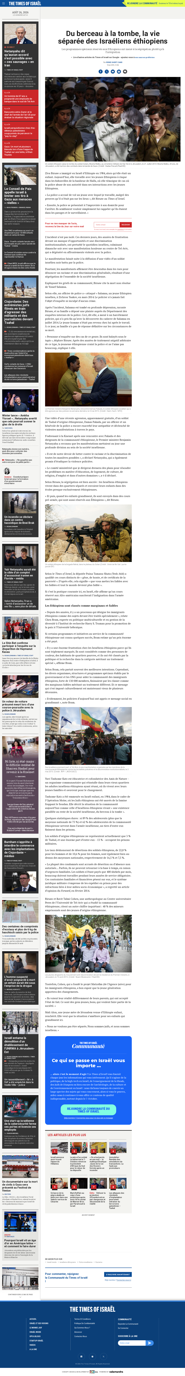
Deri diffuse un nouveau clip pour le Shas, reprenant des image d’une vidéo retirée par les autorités (20, 819)
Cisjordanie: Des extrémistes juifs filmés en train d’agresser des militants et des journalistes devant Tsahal (18, 312)
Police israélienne (85, 1262)
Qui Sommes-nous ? (82, 1328)
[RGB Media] (94, 1371)
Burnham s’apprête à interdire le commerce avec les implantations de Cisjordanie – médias (19, 849)
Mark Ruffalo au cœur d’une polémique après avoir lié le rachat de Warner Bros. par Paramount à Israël (77, 1199)
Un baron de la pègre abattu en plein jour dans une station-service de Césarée (59, 1197)
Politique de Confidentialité (84, 1323)
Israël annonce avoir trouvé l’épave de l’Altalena (57, 1160)
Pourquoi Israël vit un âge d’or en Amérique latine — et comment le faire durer (20, 1243)
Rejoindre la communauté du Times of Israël (88, 1109)
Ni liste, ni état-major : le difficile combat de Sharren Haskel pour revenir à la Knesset (20, 766)
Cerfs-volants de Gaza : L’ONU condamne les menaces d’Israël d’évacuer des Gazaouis (18, 366)
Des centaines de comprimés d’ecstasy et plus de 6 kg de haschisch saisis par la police (20, 929)
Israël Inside (51, 1262)
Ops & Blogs (35, 1336)
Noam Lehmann (12, 327)
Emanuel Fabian (25, 207)
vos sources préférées (145, 57)
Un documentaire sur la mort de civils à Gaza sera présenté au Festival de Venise (20, 1186)
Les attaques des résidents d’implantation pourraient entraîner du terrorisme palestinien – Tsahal (116, 1200)
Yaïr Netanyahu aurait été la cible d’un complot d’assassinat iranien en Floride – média (20, 574)
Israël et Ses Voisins (39, 1323)
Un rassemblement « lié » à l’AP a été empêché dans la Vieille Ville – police (18, 1082)
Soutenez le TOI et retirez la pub (171, 3)
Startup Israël (36, 1341)
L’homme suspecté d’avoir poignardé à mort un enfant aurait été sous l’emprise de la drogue (19, 981)
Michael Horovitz (13, 989)
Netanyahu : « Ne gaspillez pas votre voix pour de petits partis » (17, 461)
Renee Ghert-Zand (114, 62)
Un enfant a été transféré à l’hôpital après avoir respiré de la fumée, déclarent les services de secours (18, 531)
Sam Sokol (9, 428)
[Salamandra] (116, 1372)
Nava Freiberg (12, 207)
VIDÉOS (32, 1345)
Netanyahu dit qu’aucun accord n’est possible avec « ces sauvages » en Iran (19, 58)
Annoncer (78, 1332)
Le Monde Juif (36, 1328)
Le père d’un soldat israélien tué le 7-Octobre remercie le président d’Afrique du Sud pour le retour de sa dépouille (78, 1163)
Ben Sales (10, 1236)
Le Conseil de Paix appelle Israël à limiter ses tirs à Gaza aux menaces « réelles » (18, 196)
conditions (120, 229)
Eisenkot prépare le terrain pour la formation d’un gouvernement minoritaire (16, 480)
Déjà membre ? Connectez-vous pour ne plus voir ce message (88, 1118)
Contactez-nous (80, 1336)
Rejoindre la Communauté (142, 3)
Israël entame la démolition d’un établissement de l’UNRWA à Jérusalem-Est (19, 1045)
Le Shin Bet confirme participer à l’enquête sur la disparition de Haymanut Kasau (19, 647)
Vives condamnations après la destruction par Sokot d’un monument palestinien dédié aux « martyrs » (19, 354)
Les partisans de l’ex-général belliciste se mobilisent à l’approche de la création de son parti (20, 807)
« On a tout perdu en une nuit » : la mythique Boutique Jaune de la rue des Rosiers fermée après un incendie (98, 1163)
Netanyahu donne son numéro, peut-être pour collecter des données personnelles (15, 451)
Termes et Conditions (82, 1319)
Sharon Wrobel (12, 1133)
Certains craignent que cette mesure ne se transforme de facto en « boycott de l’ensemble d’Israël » (19, 865)
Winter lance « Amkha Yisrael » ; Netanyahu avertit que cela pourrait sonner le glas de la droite (19, 420)
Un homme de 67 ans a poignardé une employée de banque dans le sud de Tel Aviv (19, 99)
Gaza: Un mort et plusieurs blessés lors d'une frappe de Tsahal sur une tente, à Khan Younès (18, 150)
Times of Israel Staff (15, 70)
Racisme (98, 1262)
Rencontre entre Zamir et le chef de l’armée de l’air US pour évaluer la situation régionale (20, 115)
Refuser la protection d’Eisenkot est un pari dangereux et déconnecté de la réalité (98, 1198)
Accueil (33, 1319)
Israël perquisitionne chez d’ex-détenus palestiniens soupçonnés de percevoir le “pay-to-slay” (19, 132)
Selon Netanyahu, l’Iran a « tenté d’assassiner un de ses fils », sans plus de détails (20, 604)
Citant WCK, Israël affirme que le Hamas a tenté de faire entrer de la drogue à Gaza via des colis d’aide (19, 265)
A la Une (33, 1349)
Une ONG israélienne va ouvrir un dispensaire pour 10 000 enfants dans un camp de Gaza (18, 233)
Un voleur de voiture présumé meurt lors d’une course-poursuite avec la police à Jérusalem (18, 706)
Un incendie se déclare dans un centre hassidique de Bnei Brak (19, 519)
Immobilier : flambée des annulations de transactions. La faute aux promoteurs (116, 1162)
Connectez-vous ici (124, 1280)
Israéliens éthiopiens (68, 1262)
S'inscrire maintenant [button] (118, 1274)
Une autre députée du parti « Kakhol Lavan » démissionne (20, 829)
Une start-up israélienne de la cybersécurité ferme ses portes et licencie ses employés (20, 1125)
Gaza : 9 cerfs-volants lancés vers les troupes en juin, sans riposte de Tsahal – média (19, 243)
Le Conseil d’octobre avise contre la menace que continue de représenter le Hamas (20, 254)
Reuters (8, 1194)
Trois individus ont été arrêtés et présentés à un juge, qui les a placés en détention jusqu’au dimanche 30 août (20, 941)
